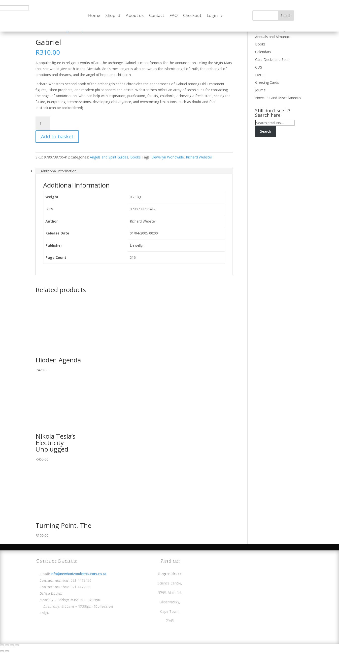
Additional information (58, 171)
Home (94, 15)
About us (135, 15)
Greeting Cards (267, 82)
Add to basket (57, 136)
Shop (110, 15)
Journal (260, 90)
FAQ (174, 15)
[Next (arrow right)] (7, 651)
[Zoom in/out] (17, 645)
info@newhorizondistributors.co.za (78, 573)
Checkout (192, 15)
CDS (258, 67)
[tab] (134, 171)
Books (135, 157)
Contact (156, 15)
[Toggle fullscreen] (12, 645)
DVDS (260, 75)
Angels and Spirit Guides (109, 157)
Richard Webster (199, 157)
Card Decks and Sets (271, 59)
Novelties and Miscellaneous (278, 97)
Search (265, 131)
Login (212, 15)
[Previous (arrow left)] (2, 651)
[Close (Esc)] (2, 645)
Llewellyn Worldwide (167, 157)
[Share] (7, 645)
